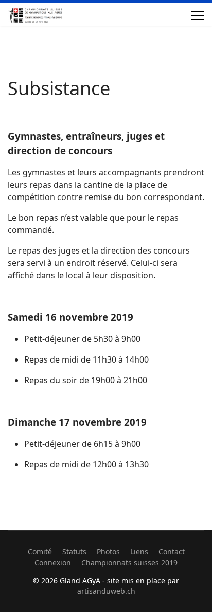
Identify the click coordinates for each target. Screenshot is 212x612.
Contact (171, 551)
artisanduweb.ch (106, 591)
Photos (108, 551)
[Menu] (197, 15)
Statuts (74, 551)
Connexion (52, 562)
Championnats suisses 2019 (129, 562)
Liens (139, 551)
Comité (40, 551)
